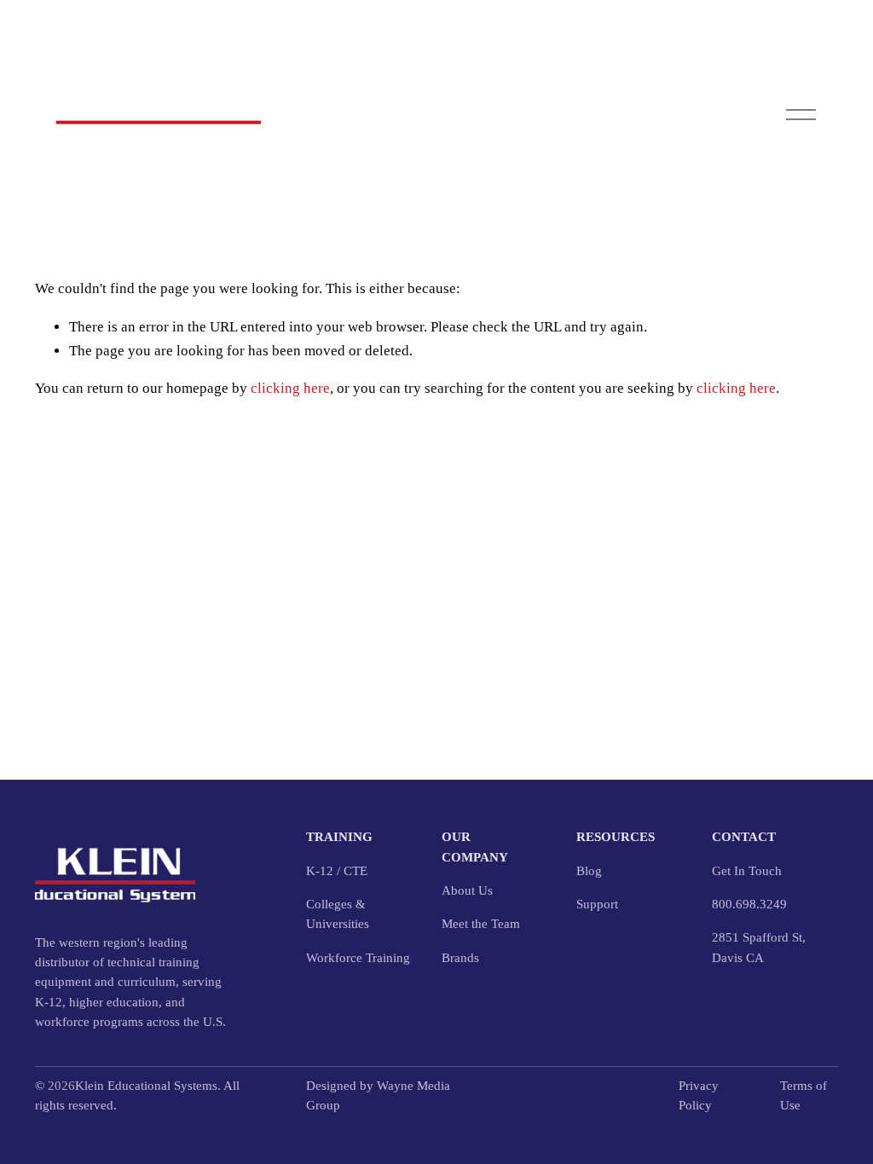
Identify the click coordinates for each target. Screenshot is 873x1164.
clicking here (290, 388)
